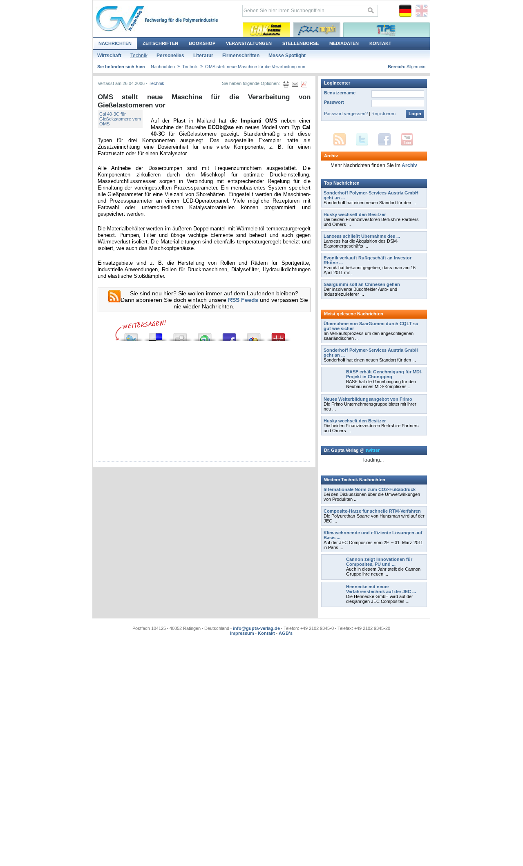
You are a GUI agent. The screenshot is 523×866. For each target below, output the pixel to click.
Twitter (362, 139)
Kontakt (380, 43)
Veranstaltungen (249, 43)
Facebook (384, 139)
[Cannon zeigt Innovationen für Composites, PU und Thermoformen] (334, 575)
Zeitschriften (160, 43)
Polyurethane (316, 29)
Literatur (203, 55)
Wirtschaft (109, 55)
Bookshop (202, 43)
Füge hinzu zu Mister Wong (278, 335)
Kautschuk (266, 29)
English (422, 11)
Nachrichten (115, 43)
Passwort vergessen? (346, 113)
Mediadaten (344, 43)
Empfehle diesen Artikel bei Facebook (229, 335)
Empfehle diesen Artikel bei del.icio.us (155, 335)
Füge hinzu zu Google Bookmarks (253, 335)
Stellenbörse (300, 43)
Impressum (242, 633)
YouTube (407, 139)
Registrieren (383, 113)
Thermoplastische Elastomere (386, 29)
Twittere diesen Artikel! (131, 335)
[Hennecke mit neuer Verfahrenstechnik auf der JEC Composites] (334, 603)
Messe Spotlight (287, 55)
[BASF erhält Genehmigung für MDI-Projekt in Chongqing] (334, 388)
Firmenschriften (240, 55)
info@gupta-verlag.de (256, 628)
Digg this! (180, 335)
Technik (139, 55)
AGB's (286, 633)
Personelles (170, 55)
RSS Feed (339, 139)
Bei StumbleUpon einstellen (204, 335)
